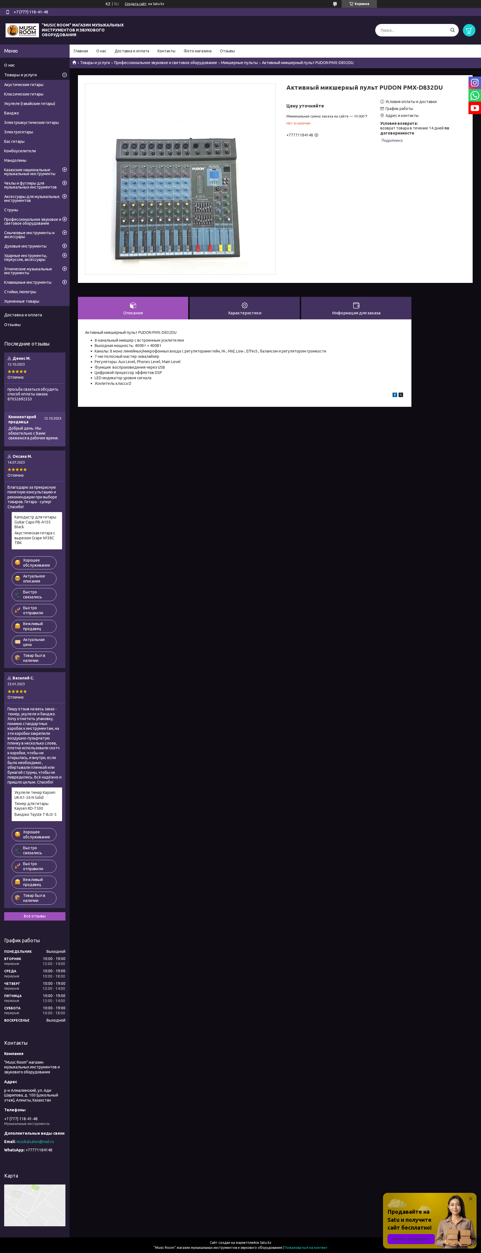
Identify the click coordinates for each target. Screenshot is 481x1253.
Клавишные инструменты (27, 282)
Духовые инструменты (25, 246)
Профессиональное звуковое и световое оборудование (165, 62)
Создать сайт (136, 4)
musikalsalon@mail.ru (35, 1141)
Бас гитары (14, 141)
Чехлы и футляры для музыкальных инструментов (30, 185)
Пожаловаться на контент (306, 1247)
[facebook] (394, 395)
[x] (401, 395)
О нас (101, 51)
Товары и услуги (95, 62)
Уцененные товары (21, 301)
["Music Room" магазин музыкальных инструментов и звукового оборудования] (22, 30)
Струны (11, 210)
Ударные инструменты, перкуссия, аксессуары (25, 257)
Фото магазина (198, 51)
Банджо (11, 113)
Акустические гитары (23, 84)
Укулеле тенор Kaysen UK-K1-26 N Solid (34, 795)
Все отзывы (35, 916)
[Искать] (452, 30)
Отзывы (227, 51)
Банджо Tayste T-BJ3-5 (35, 814)
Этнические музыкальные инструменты (28, 271)
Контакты (166, 51)
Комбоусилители (20, 151)
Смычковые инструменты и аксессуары (29, 235)
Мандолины (15, 160)
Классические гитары (23, 94)
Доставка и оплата (132, 51)
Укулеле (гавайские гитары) (29, 103)
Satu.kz (265, 1242)
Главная (81, 51)
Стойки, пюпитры (20, 292)
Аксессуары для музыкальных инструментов (32, 198)
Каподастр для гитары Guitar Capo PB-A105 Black (35, 522)
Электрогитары (18, 132)
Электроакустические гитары (31, 122)
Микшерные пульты (239, 62)
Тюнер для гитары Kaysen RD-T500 (31, 806)
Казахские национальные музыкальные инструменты (29, 172)
